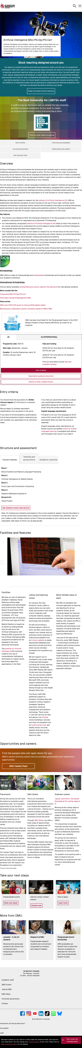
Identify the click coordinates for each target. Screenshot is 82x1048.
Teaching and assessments (29, 458)
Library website (38, 640)
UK (8, 337)
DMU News (6, 994)
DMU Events (6, 985)
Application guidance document (41, 376)
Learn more (63, 903)
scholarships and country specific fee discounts (39, 287)
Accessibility (4, 1028)
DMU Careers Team (18, 766)
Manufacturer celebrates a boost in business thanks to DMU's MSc (26, 309)
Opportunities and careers (61, 149)
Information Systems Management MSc (15, 298)
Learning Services (39, 725)
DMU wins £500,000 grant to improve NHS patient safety (23, 305)
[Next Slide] (80, 562)
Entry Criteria (20, 142)
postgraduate (38, 275)
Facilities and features (20, 149)
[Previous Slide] (2, 562)
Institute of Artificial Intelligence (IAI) (52, 200)
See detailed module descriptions (15, 508)
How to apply (41, 370)
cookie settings (34, 1042)
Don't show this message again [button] (72, 1040)
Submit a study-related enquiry (41, 382)
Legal (2, 1033)
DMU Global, (39, 820)
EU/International (49, 337)
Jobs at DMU (7, 989)
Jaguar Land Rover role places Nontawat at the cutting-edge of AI (67, 801)
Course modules (9, 460)
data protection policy (9, 1044)
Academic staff (8, 980)
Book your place (10, 903)
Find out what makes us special (42, 135)
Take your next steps (20, 155)
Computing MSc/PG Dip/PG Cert (13, 294)
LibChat (45, 717)
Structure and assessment (61, 142)
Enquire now (36, 905)
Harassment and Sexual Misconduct (12, 1023)
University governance (10, 999)
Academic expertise (48, 460)
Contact (5, 1003)
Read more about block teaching (41, 91)
